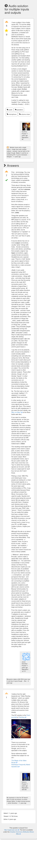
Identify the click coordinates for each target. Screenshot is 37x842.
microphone (12, 114)
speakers (20, 110)
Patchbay (22, 717)
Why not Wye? (16, 412)
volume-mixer (25, 114)
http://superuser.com (11, 830)
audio (10, 110)
